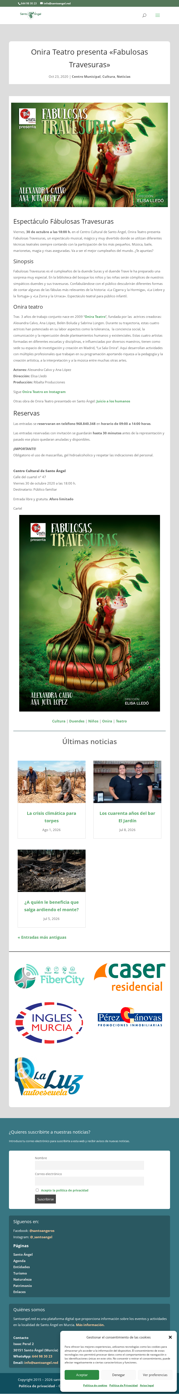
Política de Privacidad (123, 1385)
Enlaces (19, 1292)
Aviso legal (147, 1385)
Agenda (19, 1261)
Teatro (121, 721)
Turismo (20, 1273)
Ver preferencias (155, 1375)
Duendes (76, 721)
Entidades (21, 1267)
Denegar (118, 1375)
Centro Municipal (86, 76)
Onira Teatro (95, 316)
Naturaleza (22, 1279)
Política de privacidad (37, 1386)
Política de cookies (95, 1385)
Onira (107, 721)
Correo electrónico (48, 1174)
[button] (170, 1337)
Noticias (123, 76)
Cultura (108, 76)
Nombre (41, 1158)
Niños (93, 721)
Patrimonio (22, 1285)
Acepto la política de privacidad (64, 1190)
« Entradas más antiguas (42, 937)
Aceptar (82, 1375)
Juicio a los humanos (113, 401)
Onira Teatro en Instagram (44, 392)
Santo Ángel (23, 1254)
